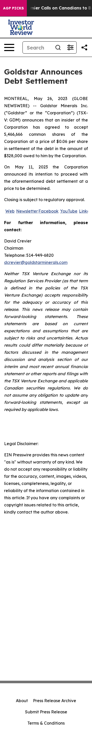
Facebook (48, 211)
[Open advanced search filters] (70, 47)
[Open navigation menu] (9, 47)
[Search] (58, 47)
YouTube (68, 211)
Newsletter (27, 211)
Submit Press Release (46, 711)
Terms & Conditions (46, 723)
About (22, 700)
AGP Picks (13, 8)
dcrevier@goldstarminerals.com (35, 262)
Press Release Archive (54, 700)
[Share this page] (84, 47)
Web (10, 211)
